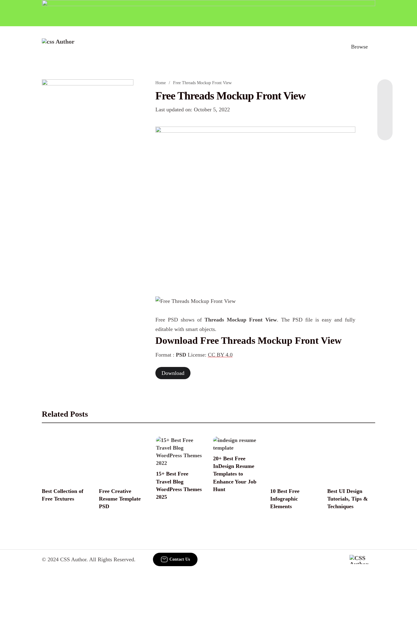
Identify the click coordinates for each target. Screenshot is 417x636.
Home (160, 83)
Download (172, 373)
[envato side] (87, 170)
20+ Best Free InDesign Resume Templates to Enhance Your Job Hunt (234, 473)
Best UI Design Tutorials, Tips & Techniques (347, 498)
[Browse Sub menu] (373, 46)
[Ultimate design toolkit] (255, 205)
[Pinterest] (385, 115)
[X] (385, 128)
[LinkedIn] (385, 103)
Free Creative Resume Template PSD (120, 498)
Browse (359, 47)
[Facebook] (385, 91)
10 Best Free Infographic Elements (284, 498)
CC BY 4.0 (220, 355)
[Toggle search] (333, 47)
